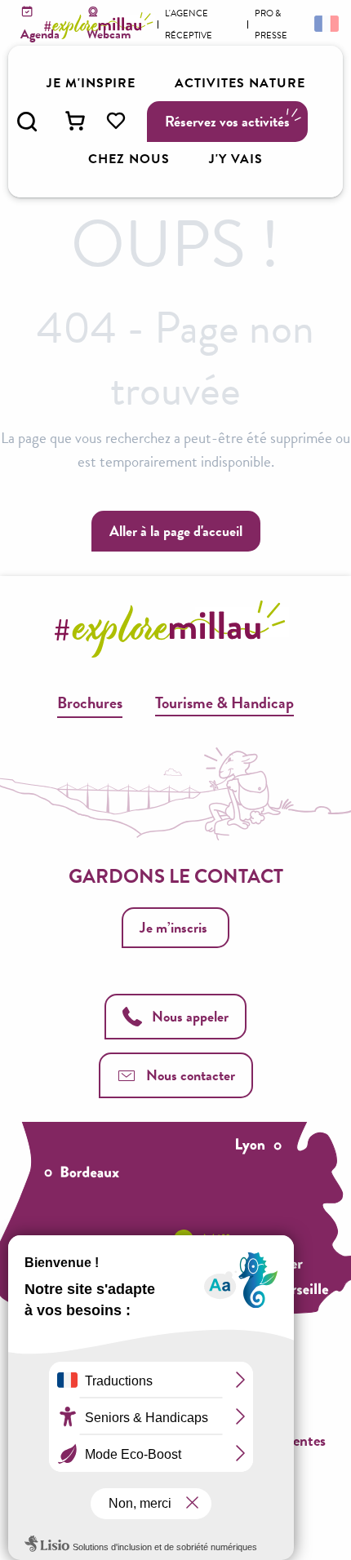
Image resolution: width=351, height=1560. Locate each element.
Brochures (89, 702)
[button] (27, 122)
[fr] (325, 23)
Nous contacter (190, 1075)
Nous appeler (190, 1016)
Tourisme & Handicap (224, 702)
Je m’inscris (173, 927)
